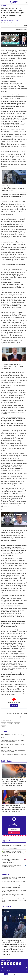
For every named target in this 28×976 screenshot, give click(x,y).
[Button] (10, 26)
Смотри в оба (7, 907)
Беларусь (3, 5)
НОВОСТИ (5, 874)
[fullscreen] (26, 45)
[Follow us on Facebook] (2, 963)
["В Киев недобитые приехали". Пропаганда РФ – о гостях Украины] (14, 923)
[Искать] (22, 974)
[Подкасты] (20, 963)
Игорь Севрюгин (4, 20)
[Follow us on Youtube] (8, 963)
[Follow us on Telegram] (14, 963)
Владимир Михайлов (13, 20)
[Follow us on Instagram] (11, 963)
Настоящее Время (7, 516)
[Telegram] (14, 974)
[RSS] (17, 963)
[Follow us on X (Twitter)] (5, 963)
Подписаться (14, 705)
